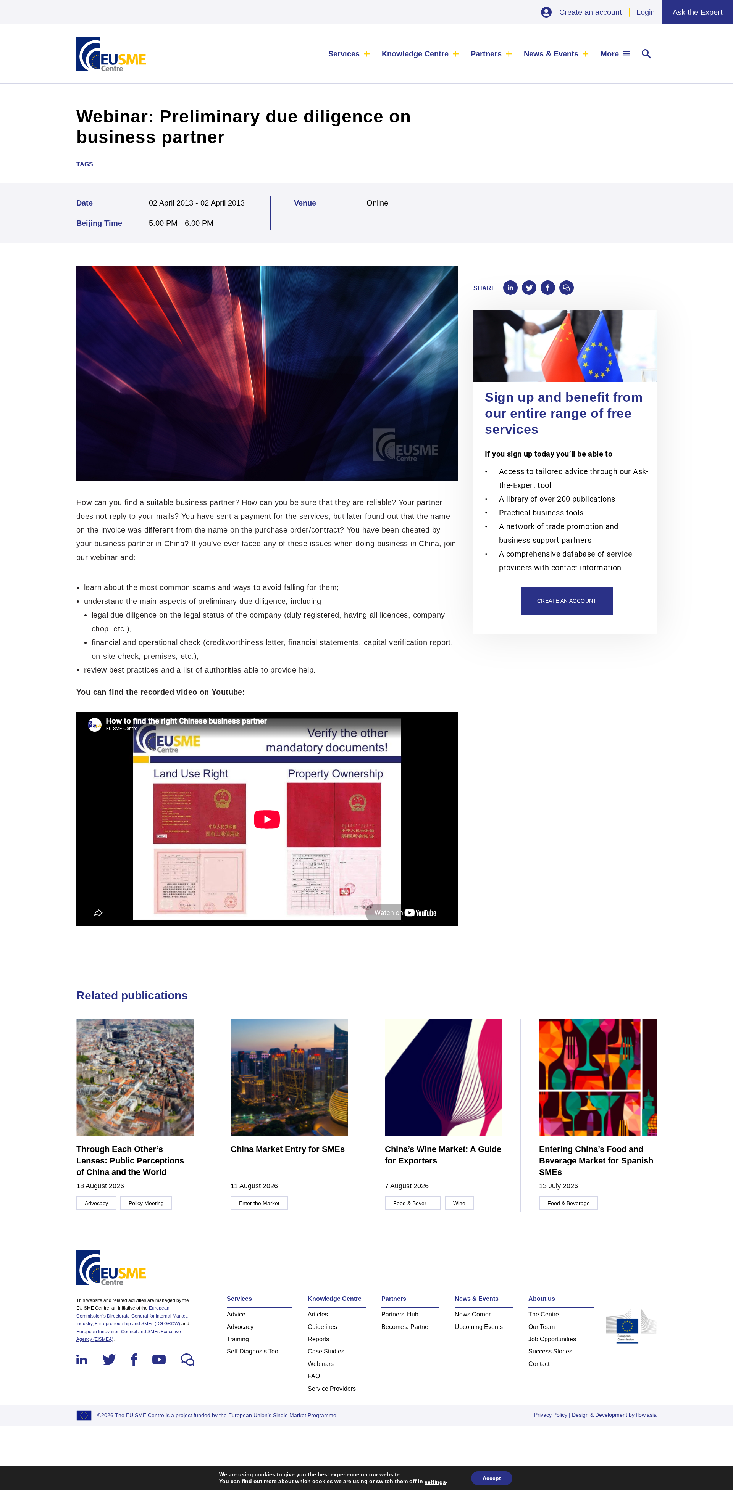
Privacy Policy (550, 1415)
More (610, 54)
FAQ (314, 1376)
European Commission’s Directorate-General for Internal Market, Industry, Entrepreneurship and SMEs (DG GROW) (132, 1315)
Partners (486, 54)
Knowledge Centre (415, 54)
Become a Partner (405, 1327)
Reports (318, 1339)
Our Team (541, 1327)
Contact (538, 1364)
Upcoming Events (479, 1327)
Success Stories (550, 1351)
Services (344, 54)
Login (645, 12)
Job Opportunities (552, 1339)
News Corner (473, 1314)
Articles (318, 1314)
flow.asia (646, 1415)
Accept (492, 1478)
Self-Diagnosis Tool (253, 1351)
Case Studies (326, 1351)
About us (541, 1298)
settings (435, 1482)
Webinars (321, 1364)
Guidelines (322, 1327)
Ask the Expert (698, 12)
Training (238, 1339)
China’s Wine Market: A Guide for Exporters (443, 1154)
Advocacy (96, 1203)
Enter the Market (259, 1203)
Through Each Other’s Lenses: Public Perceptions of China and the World (130, 1160)
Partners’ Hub (399, 1314)
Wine (459, 1203)
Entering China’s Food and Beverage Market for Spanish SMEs (596, 1160)
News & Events (551, 54)
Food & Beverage (414, 1203)
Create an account (590, 12)
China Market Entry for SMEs (288, 1149)
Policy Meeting (146, 1203)
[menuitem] (349, 53)
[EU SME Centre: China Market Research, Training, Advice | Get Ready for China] (111, 54)
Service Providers (332, 1388)
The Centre (543, 1314)
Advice (236, 1314)
